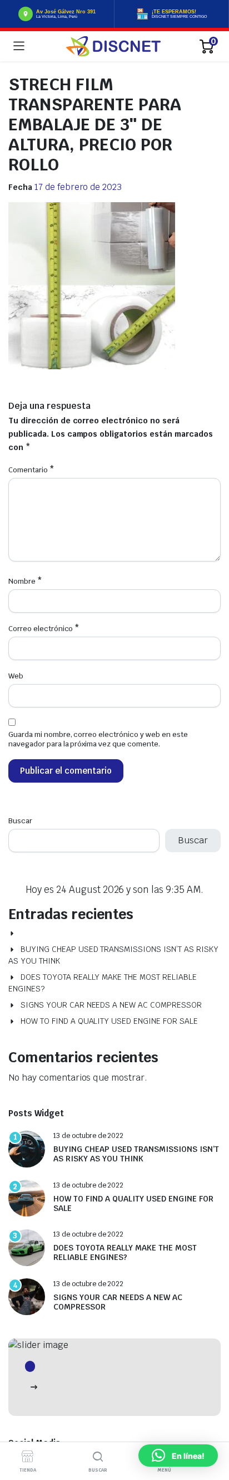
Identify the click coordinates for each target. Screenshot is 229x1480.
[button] (178, 1455)
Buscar (20, 821)
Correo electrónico (43, 628)
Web (15, 676)
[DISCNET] (113, 46)
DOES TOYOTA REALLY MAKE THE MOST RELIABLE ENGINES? (102, 983)
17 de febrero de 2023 (78, 187)
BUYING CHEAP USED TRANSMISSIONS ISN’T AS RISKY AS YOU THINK (113, 955)
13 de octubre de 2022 (88, 1135)
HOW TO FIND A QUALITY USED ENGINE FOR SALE (109, 1021)
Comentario (31, 470)
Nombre (25, 581)
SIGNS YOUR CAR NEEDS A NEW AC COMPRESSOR (111, 1005)
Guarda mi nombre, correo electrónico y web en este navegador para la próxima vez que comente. (98, 739)
